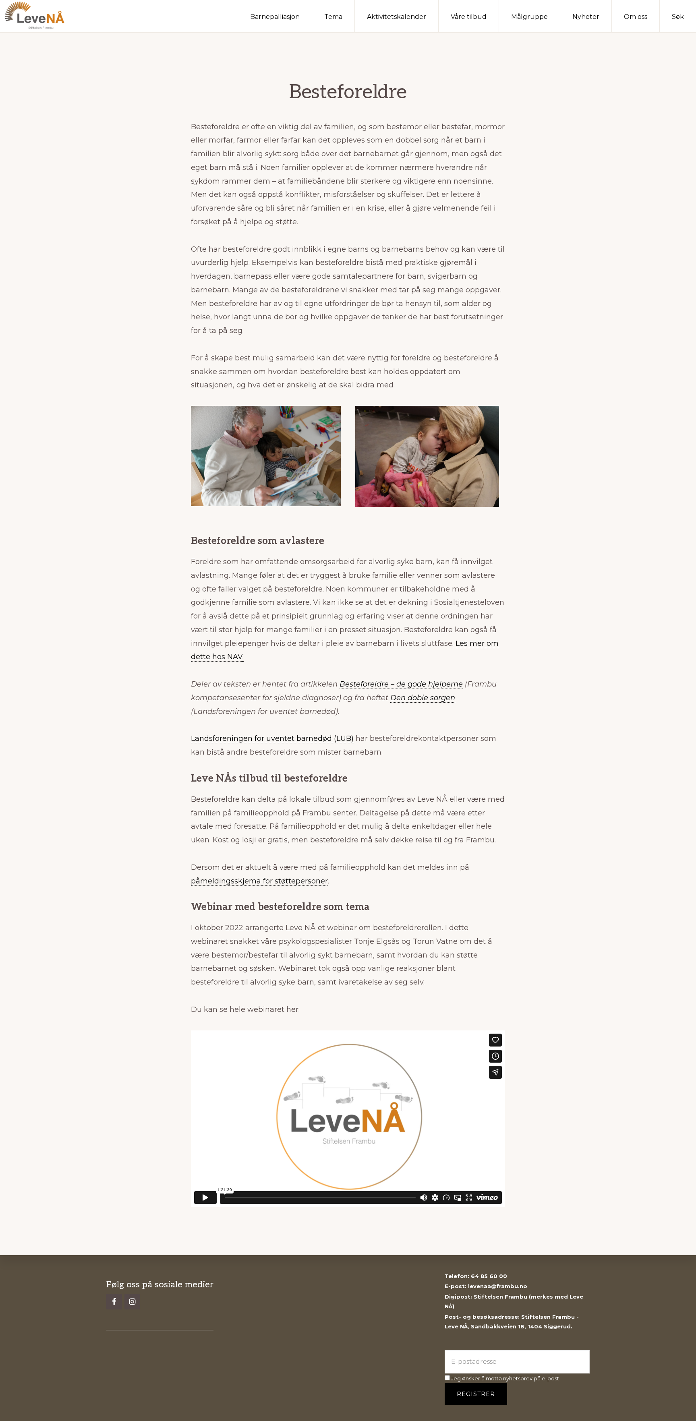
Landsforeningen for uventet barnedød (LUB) (272, 738)
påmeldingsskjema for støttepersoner (259, 881)
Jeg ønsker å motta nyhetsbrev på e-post (504, 1378)
